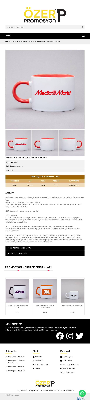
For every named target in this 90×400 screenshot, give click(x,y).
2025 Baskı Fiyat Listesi (71, 364)
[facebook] (60, 336)
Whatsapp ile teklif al (20, 248)
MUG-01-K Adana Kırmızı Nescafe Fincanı (47, 41)
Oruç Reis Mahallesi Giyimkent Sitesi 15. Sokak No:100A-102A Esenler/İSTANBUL (45, 391)
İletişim (37, 368)
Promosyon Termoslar (16, 367)
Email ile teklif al (18, 253)
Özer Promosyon (12, 41)
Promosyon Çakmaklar (16, 357)
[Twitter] (80, 336)
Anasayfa (38, 357)
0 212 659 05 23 (68, 372)
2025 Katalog (67, 361)
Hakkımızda (39, 361)
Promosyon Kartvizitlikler (16, 370)
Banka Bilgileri (68, 357)
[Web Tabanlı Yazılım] (81, 398)
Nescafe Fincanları (26, 41)
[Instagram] (69, 336)
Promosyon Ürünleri (42, 364)
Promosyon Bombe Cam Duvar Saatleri (16, 362)
